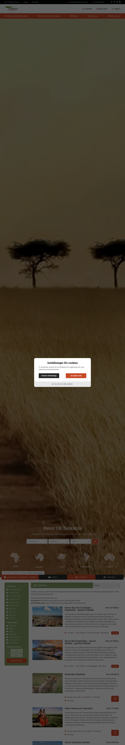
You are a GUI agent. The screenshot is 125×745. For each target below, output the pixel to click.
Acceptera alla (76, 376)
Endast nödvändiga (49, 376)
